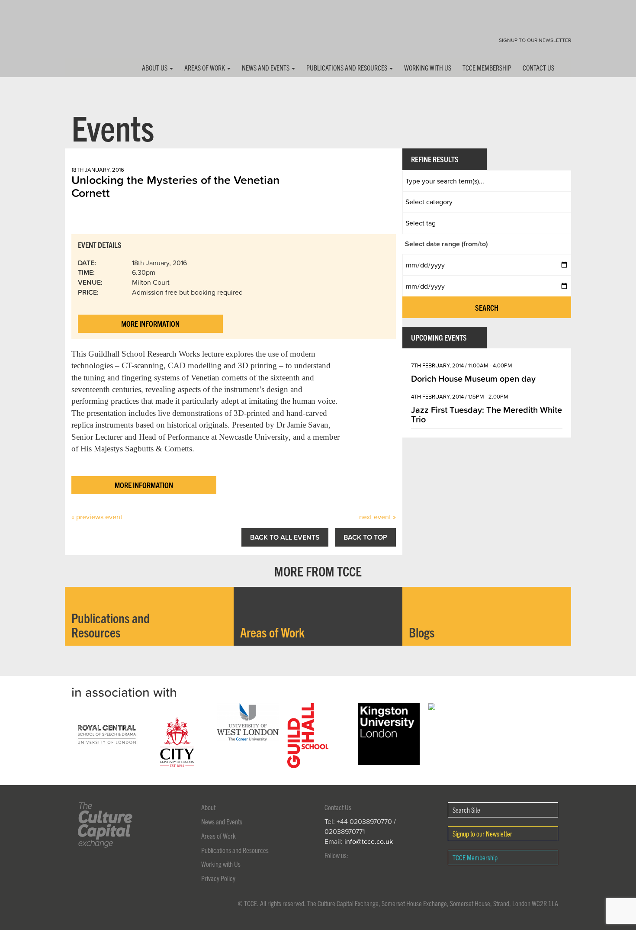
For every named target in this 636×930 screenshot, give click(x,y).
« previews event (96, 516)
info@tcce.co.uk (368, 841)
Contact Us (538, 67)
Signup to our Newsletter (535, 40)
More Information (150, 323)
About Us (155, 67)
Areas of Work (205, 67)
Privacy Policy (218, 878)
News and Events (266, 67)
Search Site (466, 809)
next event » (377, 516)
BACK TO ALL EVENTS (285, 537)
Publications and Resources (347, 67)
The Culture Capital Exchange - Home (92, 35)
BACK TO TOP (365, 537)
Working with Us (427, 67)
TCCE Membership (487, 67)
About (208, 807)
